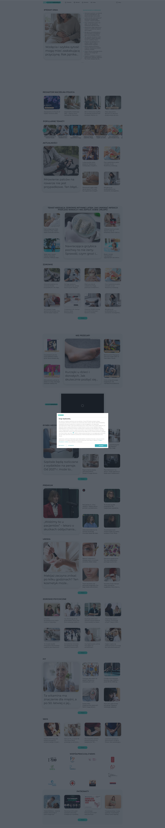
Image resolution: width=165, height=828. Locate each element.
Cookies (66, 441)
